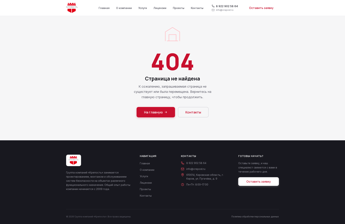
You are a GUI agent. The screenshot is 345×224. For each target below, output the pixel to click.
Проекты (178, 7)
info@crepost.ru (195, 168)
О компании (124, 7)
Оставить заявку (261, 8)
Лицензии (159, 7)
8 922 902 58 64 (196, 163)
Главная (104, 7)
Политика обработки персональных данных (255, 216)
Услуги (142, 7)
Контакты (197, 7)
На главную (153, 112)
